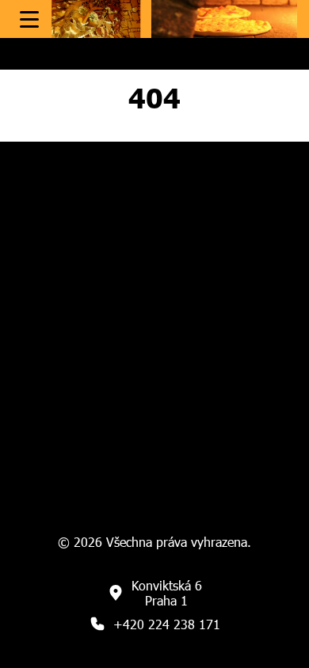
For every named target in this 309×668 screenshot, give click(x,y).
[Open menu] (29, 19)
